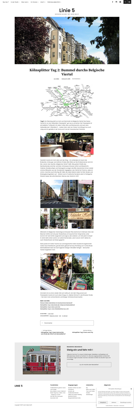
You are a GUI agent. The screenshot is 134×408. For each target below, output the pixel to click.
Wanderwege (89, 394)
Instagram (116, 2)
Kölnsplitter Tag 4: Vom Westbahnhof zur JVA (54, 309)
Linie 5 (42, 2)
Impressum (121, 405)
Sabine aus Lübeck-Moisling (75, 394)
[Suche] (125, 2)
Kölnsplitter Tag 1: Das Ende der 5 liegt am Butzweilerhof (57, 305)
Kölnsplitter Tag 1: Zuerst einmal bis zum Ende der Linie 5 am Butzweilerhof (53, 332)
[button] (131, 389)
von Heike (56, 79)
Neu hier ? (6, 2)
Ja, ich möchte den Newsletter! (89, 364)
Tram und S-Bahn (90, 391)
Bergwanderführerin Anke (74, 398)
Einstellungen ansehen (125, 402)
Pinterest (120, 2)
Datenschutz (116, 405)
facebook (112, 2)
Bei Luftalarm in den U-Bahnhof (58, 391)
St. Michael (64, 316)
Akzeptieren (103, 402)
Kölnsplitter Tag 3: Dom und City (50, 307)
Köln (60, 316)
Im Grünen (34, 2)
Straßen (88, 393)
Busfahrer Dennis (72, 396)
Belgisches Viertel (54, 316)
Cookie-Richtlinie (109, 405)
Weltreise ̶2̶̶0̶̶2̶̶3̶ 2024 (53, 2)
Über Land (24, 2)
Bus (87, 387)
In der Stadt (14, 2)
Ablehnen (114, 402)
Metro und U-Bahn (90, 389)
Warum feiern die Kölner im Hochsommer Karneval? (56, 303)
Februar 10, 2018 (66, 79)
